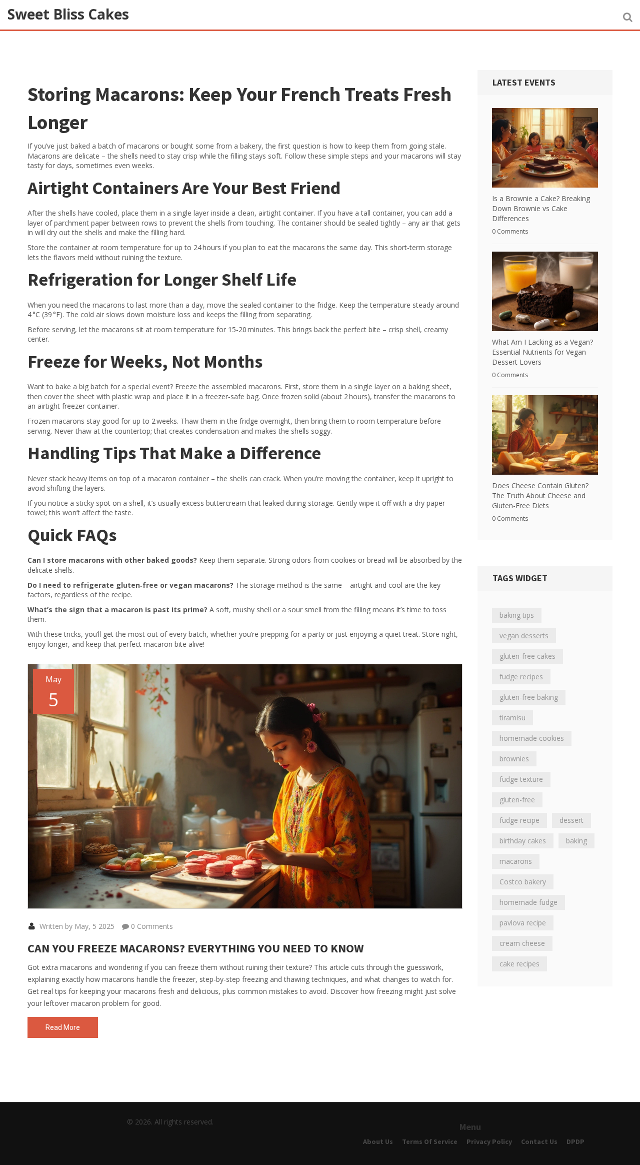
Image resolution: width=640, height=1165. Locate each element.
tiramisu (513, 717)
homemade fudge (529, 902)
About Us (378, 1141)
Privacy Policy (489, 1141)
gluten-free (517, 799)
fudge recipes (521, 676)
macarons (516, 861)
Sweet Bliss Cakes (68, 14)
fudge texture (521, 779)
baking (576, 840)
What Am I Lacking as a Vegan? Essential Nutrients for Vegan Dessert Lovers (542, 352)
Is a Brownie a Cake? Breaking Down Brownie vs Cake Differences (541, 208)
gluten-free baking (529, 697)
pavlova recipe (523, 922)
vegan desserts (524, 635)
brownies (514, 758)
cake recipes (520, 963)
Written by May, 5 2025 (76, 926)
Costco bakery (523, 881)
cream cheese (522, 943)
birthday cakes (523, 840)
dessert (572, 820)
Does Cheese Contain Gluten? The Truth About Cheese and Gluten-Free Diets (540, 495)
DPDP (575, 1141)
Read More (63, 1027)
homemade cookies (532, 738)
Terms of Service (430, 1141)
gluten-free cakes (528, 656)
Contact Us (539, 1141)
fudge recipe (520, 820)
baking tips (517, 615)
